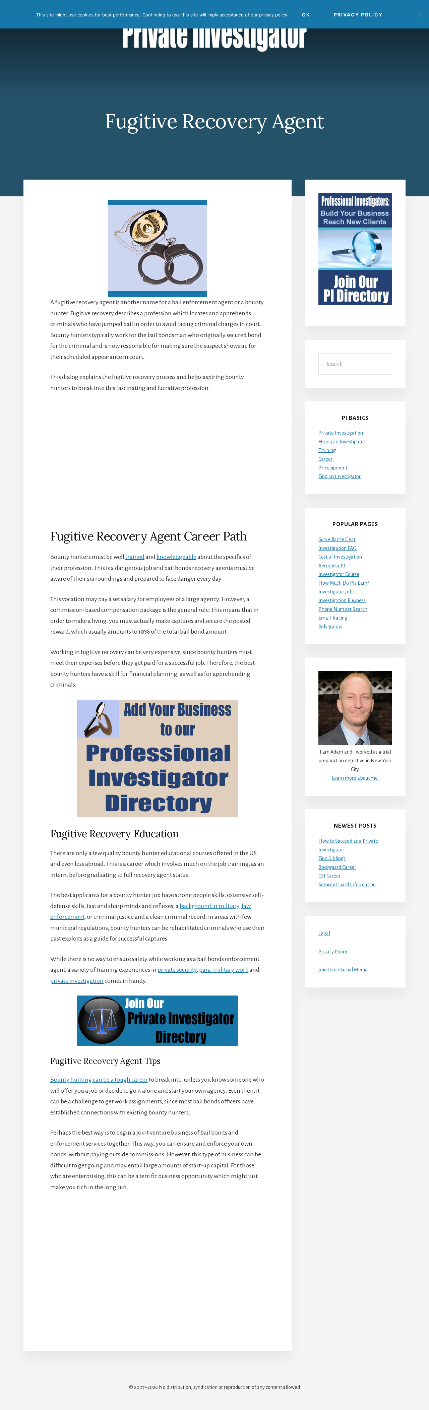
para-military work (223, 969)
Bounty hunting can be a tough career (99, 1079)
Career (325, 459)
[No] (420, 14)
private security (177, 969)
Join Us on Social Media (343, 969)
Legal (324, 933)
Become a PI (331, 565)
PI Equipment (332, 467)
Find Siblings (332, 858)
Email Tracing (332, 618)
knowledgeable (176, 557)
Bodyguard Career (337, 867)
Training (327, 450)
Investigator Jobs (336, 591)
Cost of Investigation (340, 557)
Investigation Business (342, 600)
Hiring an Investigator (341, 441)
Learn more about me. (355, 778)
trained (134, 557)
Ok (306, 14)
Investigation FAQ (337, 548)
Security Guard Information (347, 884)
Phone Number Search (342, 609)
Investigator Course (338, 574)
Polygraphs (330, 626)
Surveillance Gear (337, 539)
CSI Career (329, 876)
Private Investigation (340, 433)
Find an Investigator (339, 476)
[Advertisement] (157, 461)
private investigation (77, 980)
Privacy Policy (332, 951)
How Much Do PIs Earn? (343, 583)
